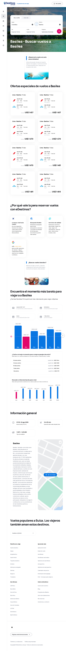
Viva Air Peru (13, 592)
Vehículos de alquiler (15, 567)
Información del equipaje (44, 573)
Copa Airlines (13, 602)
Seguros (12, 573)
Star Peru (12, 595)
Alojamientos (13, 554)
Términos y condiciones (16, 641)
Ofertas (12, 570)
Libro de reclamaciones (44, 595)
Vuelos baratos (17, 10)
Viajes (11, 551)
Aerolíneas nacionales (43, 557)
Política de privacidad (30, 641)
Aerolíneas (40, 554)
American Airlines (14, 598)
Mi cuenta (58, 3)
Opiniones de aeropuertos (44, 567)
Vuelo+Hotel (13, 557)
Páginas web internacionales (20, 634)
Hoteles (12, 564)
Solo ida (26, 17)
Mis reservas (41, 598)
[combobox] (21, 24)
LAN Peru (12, 585)
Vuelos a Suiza (25, 10)
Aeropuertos (41, 564)
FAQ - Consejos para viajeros (45, 577)
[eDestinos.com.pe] (11, 10)
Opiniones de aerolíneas (44, 560)
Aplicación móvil (42, 547)
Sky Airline (13, 589)
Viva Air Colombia (14, 605)
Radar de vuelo (41, 551)
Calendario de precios (43, 570)
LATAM (12, 608)
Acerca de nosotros (43, 585)
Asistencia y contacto (43, 602)
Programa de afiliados (43, 592)
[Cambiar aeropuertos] (36, 24)
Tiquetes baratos (14, 560)
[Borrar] (32, 24)
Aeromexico (13, 611)
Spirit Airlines (13, 615)
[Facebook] (12, 627)
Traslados (13, 577)
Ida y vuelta (17, 17)
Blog (39, 589)
